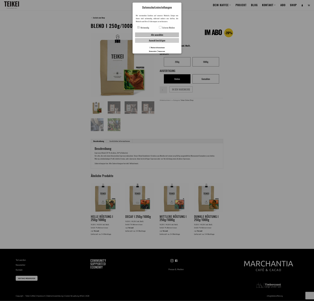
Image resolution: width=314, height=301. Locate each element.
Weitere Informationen (158, 48)
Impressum (161, 51)
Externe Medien (168, 27)
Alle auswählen (157, 34)
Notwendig (144, 27)
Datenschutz (153, 51)
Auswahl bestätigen (157, 40)
